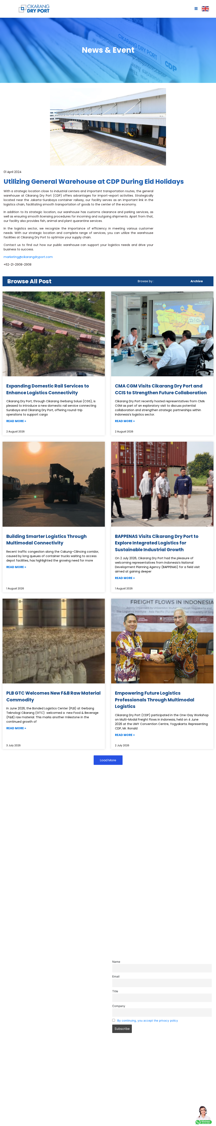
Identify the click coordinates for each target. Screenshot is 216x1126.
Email (115, 976)
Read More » (16, 421)
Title (115, 991)
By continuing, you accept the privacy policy (147, 1020)
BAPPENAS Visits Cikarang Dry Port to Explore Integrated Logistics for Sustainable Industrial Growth (156, 543)
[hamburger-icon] (196, 9)
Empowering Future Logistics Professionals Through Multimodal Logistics (154, 699)
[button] (108, 760)
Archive (196, 281)
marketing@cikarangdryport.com (28, 257)
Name (116, 961)
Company (118, 1006)
